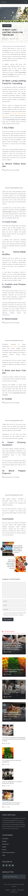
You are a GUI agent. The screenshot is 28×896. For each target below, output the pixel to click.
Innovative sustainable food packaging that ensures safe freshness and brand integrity (13, 739)
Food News (7, 25)
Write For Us (14, 892)
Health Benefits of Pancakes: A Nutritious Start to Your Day (12, 714)
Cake (3, 855)
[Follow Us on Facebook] (3, 865)
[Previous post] (2, 549)
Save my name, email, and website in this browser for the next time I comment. (15, 614)
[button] (26, 2)
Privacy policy (20, 890)
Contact (14, 890)
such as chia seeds (14, 346)
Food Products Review (8, 852)
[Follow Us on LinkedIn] (13, 865)
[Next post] (26, 564)
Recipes (4, 841)
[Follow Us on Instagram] (10, 865)
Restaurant (5, 844)
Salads (4, 847)
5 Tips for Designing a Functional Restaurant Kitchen (12, 692)
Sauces (4, 849)
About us (8, 890)
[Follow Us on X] (6, 865)
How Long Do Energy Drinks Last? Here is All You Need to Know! (18, 549)
